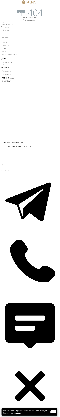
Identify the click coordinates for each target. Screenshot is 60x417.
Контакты (3, 48)
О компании (4, 42)
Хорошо (53, 412)
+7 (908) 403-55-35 (6, 71)
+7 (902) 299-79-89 (6, 74)
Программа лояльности (7, 24)
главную (33, 20)
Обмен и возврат (5, 27)
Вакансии (3, 47)
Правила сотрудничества (7, 35)
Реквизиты (4, 49)
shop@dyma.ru (8, 80)
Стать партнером (5, 37)
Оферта (3, 52)
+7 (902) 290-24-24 (7, 62)
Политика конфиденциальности (9, 55)
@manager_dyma (7, 64)
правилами (18, 413)
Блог (2, 44)
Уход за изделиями (6, 29)
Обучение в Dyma (5, 45)
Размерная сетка (5, 30)
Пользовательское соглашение (9, 54)
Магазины (3, 51)
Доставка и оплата (5, 26)
